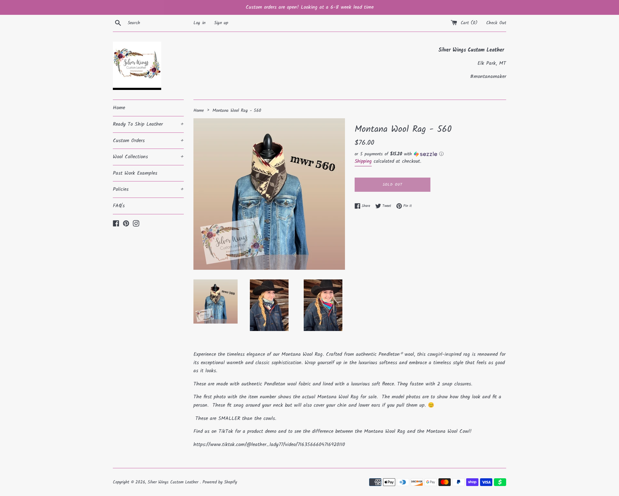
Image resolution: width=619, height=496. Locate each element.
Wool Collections (148, 157)
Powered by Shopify (219, 482)
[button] (430, 154)
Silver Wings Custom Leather (174, 482)
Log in (199, 23)
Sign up (221, 23)
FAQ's (119, 206)
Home (119, 108)
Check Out (496, 23)
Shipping (363, 161)
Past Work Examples (135, 173)
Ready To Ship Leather (148, 124)
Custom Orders (148, 141)
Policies (148, 189)
